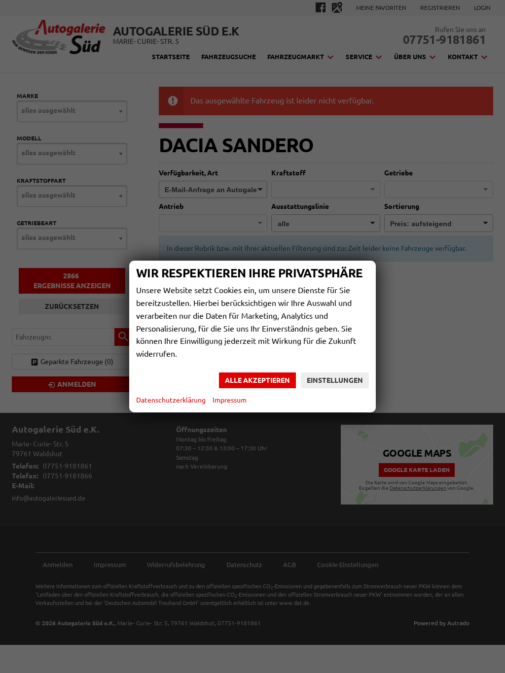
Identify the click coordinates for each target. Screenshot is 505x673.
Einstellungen (335, 380)
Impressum (230, 400)
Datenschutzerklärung (171, 400)
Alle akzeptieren (257, 380)
